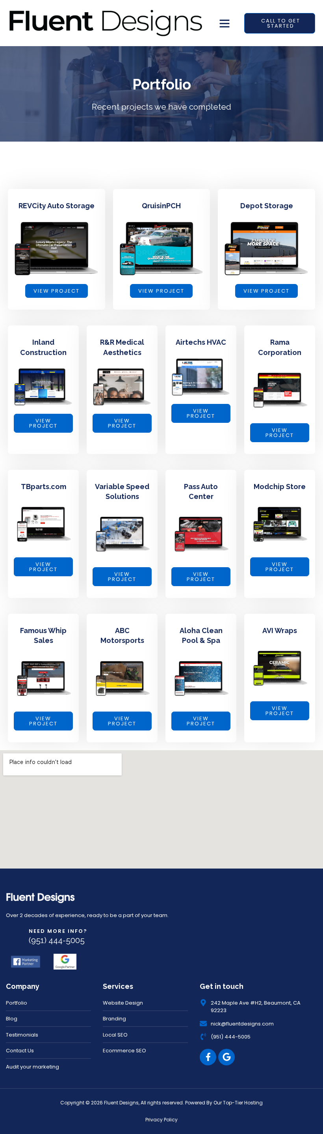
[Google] (226, 1057)
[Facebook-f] (208, 1057)
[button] (224, 23)
